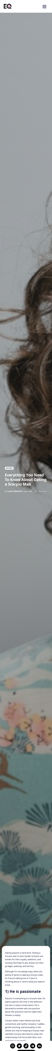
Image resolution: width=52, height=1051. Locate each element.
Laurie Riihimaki (14, 491)
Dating (9, 468)
